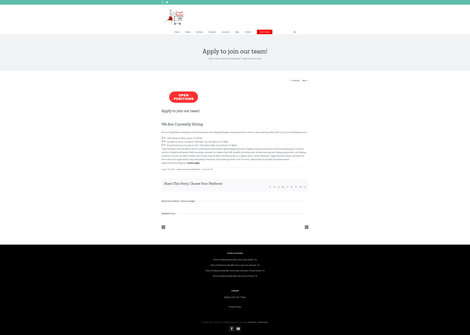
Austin (179, 169)
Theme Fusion (263, 322)
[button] (294, 31)
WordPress (252, 322)
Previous (296, 80)
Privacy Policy (235, 306)
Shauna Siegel (187, 201)
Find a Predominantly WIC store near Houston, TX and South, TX (235, 270)
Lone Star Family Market (191, 169)
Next (304, 80)
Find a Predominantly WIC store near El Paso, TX (235, 276)
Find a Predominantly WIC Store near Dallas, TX (235, 259)
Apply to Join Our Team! (235, 297)
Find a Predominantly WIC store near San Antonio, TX (235, 265)
